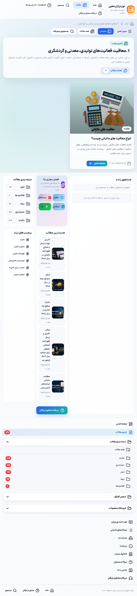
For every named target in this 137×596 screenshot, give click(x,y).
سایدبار (103, 31)
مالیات (65, 458)
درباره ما (123, 546)
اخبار (65, 472)
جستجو (8, 590)
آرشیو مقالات (66, 432)
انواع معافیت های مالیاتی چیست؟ (111, 138)
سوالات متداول (120, 562)
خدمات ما (122, 538)
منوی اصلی (122, 31)
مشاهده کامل (99, 163)
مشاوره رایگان (28, 590)
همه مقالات (119, 449)
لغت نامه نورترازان (119, 522)
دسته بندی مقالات (118, 442)
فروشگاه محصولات (117, 508)
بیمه (65, 479)
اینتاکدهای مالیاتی (118, 530)
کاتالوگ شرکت (120, 554)
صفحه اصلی (121, 424)
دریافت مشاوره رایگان (117, 578)
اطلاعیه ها (65, 486)
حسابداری (65, 465)
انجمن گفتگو (120, 496)
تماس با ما (122, 570)
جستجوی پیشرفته (61, 31)
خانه (127, 23)
